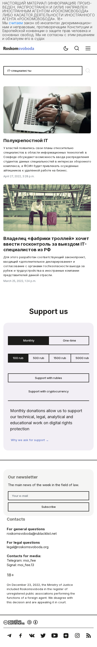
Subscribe (49, 507)
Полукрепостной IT (25, 140)
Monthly (28, 340)
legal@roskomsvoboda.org (27, 547)
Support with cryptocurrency (48, 391)
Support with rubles (48, 378)
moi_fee (29, 560)
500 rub (38, 358)
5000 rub (82, 358)
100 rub (18, 358)
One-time (69, 340)
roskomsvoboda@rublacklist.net (32, 533)
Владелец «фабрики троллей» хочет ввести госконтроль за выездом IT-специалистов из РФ (46, 244)
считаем (16, 23)
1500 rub (60, 358)
